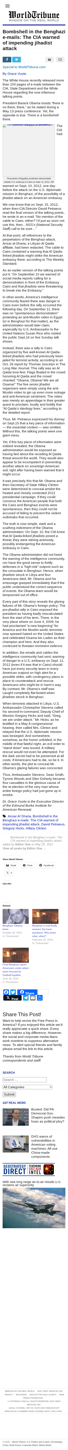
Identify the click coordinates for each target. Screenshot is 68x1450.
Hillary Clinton (36, 828)
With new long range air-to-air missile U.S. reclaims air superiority (32, 1183)
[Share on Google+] (27, 59)
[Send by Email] (60, 59)
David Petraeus (53, 824)
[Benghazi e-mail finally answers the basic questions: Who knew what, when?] (45, 916)
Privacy (9, 1395)
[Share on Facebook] (7, 59)
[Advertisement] (34, 1275)
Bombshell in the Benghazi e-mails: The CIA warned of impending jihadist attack (30, 820)
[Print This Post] (49, 59)
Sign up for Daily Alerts (42, 1395)
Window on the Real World (20, 1391)
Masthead (21, 1395)
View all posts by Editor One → (24, 848)
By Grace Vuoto (14, 74)
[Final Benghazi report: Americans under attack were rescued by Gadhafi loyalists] (16, 955)
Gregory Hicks (13, 828)
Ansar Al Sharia (19, 816)
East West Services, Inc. (50, 1391)
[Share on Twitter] (17, 59)
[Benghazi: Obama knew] (16, 916)
